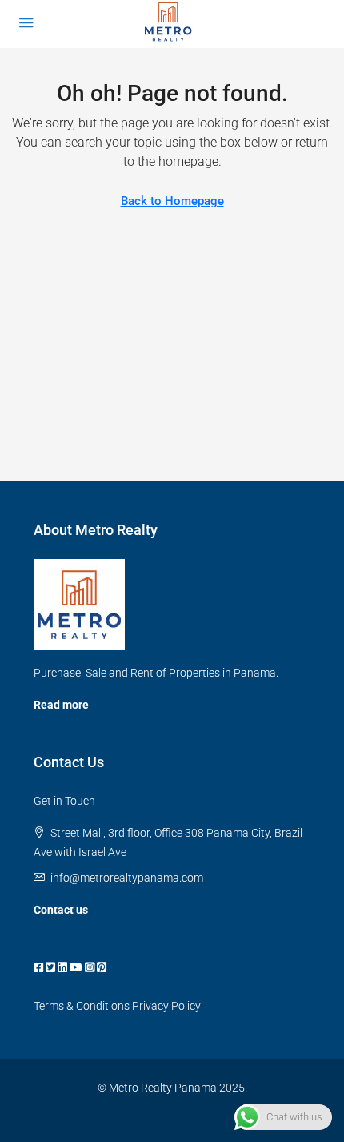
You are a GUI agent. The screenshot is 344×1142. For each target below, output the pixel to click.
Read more (61, 704)
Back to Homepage (172, 201)
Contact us (61, 909)
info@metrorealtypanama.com (126, 877)
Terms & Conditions (82, 1005)
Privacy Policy (166, 1005)
